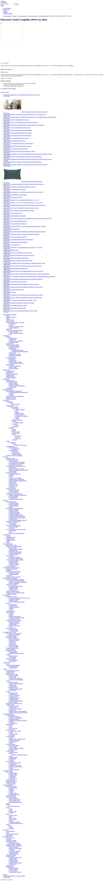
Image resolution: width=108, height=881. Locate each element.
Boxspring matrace (13, 682)
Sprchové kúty (12, 530)
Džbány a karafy (13, 815)
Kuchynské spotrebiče (11, 472)
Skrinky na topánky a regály (13, 591)
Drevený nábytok (13, 869)
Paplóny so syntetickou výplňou (19, 754)
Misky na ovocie (13, 787)
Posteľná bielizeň (19, 413)
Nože (10, 810)
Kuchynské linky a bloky (12, 459)
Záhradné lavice (13, 859)
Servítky (11, 791)
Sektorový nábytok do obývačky (14, 620)
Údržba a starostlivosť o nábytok (17, 602)
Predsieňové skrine (13, 587)
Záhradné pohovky (13, 861)
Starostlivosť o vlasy (11, 397)
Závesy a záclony (10, 761)
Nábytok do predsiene (11, 584)
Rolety (10, 727)
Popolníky (11, 790)
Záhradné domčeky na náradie (13, 844)
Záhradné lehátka (13, 860)
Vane (10, 532)
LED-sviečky (12, 323)
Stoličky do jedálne (13, 554)
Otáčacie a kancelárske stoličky (13, 571)
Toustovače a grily (13, 484)
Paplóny (11, 753)
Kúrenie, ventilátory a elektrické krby (15, 396)
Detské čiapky (15, 451)
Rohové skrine (12, 710)
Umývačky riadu (13, 486)
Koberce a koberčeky (17, 420)
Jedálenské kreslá (13, 550)
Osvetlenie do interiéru (11, 637)
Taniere (11, 820)
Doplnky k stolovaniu (11, 786)
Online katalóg (7, 877)
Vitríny (8, 542)
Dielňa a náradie (10, 375)
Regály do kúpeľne (13, 504)
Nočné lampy (12, 641)
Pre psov (14, 443)
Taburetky (14, 439)
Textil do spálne (10, 750)
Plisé (10, 725)
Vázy (10, 334)
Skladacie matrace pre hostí (15, 689)
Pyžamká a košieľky (17, 454)
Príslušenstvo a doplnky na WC (13, 521)
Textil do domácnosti (22, 16)
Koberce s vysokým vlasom (15, 718)
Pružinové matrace (13, 687)
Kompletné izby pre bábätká (15, 341)
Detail (8, 96)
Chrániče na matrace (20, 409)
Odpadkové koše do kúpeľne (16, 515)
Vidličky (11, 812)
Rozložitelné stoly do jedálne (16, 558)
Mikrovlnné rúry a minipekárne (16, 479)
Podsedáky (11, 849)
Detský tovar (9, 401)
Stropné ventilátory (10, 649)
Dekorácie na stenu (13, 331)
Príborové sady (12, 811)
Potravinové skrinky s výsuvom (16, 468)
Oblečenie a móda (10, 446)
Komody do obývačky (14, 621)
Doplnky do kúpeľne (14, 509)
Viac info (10, 69)
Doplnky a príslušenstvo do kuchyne (17, 495)
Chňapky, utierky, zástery (15, 731)
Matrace (14, 429)
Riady (7, 814)
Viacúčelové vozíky (11, 782)
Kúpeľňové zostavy (14, 503)
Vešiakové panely (13, 588)
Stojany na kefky (19, 422)
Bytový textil (15, 408)
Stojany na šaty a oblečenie (15, 678)
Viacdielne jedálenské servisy (16, 823)
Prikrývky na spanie (20, 414)
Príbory (8, 807)
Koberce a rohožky (10, 715)
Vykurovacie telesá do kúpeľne (16, 533)
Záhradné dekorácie (14, 853)
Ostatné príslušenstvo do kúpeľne (17, 516)
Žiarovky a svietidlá (11, 658)
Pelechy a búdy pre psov (21, 445)
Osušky (11, 737)
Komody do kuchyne (14, 489)
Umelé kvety (9, 329)
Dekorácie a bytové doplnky (10, 314)
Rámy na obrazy (10, 319)
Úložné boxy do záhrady (15, 851)
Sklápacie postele (13, 702)
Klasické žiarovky (13, 656)
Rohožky (11, 721)
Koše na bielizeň (13, 383)
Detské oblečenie (13, 450)
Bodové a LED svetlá (14, 638)
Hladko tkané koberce (14, 716)
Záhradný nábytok (8, 836)
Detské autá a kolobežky (15, 366)
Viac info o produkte (8, 88)
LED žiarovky (12, 657)
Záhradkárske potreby (11, 841)
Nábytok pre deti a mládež (12, 344)
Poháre (8, 805)
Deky (16, 410)
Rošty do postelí (16, 431)
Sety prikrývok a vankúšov (21, 416)
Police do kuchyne (13, 491)
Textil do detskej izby (11, 358)
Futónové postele (13, 696)
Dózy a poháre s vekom (14, 799)
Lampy (17, 425)
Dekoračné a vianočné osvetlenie (14, 633)
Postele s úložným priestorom (16, 700)
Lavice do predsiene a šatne (15, 586)
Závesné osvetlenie (13, 646)
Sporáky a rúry (12, 483)
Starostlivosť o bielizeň (11, 381)
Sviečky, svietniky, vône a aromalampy (15, 322)
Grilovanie (8, 839)
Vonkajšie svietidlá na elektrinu (16, 653)
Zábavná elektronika (11, 399)
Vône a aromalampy (14, 327)
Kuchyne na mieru (10, 458)
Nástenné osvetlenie (14, 640)
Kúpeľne (6, 500)
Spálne (5, 669)
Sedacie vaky (12, 356)
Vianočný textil (12, 667)
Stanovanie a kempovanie (12, 834)
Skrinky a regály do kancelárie (13, 576)
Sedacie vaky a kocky (14, 607)
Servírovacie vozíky (14, 492)
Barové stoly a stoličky (11, 545)
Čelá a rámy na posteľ (14, 695)
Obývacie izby (7, 595)
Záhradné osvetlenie (11, 855)
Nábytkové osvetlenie (14, 599)
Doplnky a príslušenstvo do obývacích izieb (19, 598)
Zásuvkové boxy (13, 778)
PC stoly (17, 437)
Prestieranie (12, 735)
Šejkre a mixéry (13, 482)
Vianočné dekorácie (14, 666)
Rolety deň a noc (13, 728)
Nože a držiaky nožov (14, 801)
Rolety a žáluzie (10, 724)
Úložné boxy (15, 426)
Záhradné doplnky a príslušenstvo (14, 845)
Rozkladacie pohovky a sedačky (16, 617)
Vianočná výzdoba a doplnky (13, 665)
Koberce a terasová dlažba (15, 848)
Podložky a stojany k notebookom (14, 455)
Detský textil (12, 339)
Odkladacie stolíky (10, 540)
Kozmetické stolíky (10, 537)
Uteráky (17, 417)
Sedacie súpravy (16, 433)
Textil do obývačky (33, 16)
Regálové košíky (13, 774)
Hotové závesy (12, 764)
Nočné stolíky (18, 435)
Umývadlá (11, 528)
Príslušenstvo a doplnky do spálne (14, 703)
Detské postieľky (13, 338)
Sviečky (11, 325)
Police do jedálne (13, 562)
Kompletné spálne (10, 671)
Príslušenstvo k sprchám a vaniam (17, 517)
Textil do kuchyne (10, 729)
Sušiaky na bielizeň (13, 384)
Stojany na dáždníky (14, 583)
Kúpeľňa (14, 421)
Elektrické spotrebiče (8, 389)
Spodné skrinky (13, 471)
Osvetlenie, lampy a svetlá (10, 632)
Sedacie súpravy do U (14, 619)
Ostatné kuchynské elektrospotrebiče (17, 480)
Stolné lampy (12, 644)
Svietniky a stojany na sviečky (16, 326)
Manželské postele (13, 699)
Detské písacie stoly (14, 347)
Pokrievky (11, 828)
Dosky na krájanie (13, 798)
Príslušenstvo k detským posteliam (20, 351)
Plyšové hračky (15, 404)
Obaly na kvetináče (10, 317)
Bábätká (8, 337)
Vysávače (11, 393)
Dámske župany (16, 449)
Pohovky (11, 615)
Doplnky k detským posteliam (16, 363)
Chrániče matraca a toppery (12, 670)
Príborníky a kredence (14, 563)
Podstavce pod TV (13, 600)
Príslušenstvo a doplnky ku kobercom (18, 720)
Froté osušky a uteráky (14, 512)
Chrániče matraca (13, 752)
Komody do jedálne (14, 561)
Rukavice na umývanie (14, 740)
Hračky (11, 402)
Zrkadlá (11, 507)
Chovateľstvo (9, 372)
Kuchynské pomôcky (11, 797)
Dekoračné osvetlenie (14, 634)
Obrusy (11, 732)
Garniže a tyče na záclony (15, 762)
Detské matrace (10, 343)
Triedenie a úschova (8, 770)
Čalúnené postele (13, 694)
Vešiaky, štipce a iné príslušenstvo (17, 385)
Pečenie (8, 803)
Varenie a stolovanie (8, 785)
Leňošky (11, 613)
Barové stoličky (7, 8)
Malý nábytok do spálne (12, 674)
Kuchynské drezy (13, 497)
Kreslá (7, 603)
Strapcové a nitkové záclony (15, 766)
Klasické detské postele (17, 350)
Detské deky (12, 359)
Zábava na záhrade (13, 368)
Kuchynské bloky (13, 460)
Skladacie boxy (13, 776)
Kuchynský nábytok (11, 488)
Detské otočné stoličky (14, 346)
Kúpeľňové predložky (14, 513)
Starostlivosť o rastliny (14, 843)
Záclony (11, 768)
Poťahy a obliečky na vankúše (16, 748)
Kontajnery (9, 570)
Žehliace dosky (12, 387)
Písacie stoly (6, 9)
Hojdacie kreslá (13, 604)
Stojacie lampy (12, 642)
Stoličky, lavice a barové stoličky (14, 546)
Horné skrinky (12, 467)
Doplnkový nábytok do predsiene (17, 580)
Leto (7, 663)
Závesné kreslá (12, 864)
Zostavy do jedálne (10, 566)
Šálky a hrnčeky (13, 819)
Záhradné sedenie (10, 856)
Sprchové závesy (13, 518)
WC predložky (12, 524)
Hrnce (10, 826)
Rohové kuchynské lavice (15, 551)
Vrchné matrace (13, 690)
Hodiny (8, 315)
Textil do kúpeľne (10, 736)
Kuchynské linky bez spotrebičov (17, 462)
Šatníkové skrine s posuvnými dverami (18, 712)
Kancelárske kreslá (13, 574)
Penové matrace (13, 686)
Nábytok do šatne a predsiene (10, 578)
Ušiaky (11, 609)
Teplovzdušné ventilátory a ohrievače (18, 520)
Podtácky (11, 789)
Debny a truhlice (13, 773)
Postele (5, 11)
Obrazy (8, 318)
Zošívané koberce (13, 723)
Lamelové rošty (10, 673)
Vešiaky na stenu (13, 590)
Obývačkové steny (10, 611)
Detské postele (12, 348)
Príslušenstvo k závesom (15, 765)
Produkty (14, 16)
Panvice (11, 827)
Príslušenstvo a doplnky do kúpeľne (14, 508)
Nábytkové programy (14, 623)
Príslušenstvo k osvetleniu (12, 648)
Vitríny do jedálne (13, 565)
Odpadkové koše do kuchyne (16, 499)
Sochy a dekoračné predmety (16, 333)
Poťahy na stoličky (13, 733)
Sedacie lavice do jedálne (15, 553)
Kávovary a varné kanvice (15, 478)
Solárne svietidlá (13, 652)
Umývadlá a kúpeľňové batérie (13, 525)
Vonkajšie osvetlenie (11, 650)
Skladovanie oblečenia (11, 781)
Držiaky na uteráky (13, 511)
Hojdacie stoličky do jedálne (16, 549)
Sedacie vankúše (13, 749)
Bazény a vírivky (10, 837)
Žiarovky (8, 654)
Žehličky (11, 395)
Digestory (11, 475)
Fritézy (11, 476)
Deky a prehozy (13, 747)
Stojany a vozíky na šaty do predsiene (18, 582)
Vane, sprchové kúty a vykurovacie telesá (16, 529)
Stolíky (14, 434)
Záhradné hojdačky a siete (15, 857)
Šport (7, 832)
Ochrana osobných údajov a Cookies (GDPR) (14, 876)
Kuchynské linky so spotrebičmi (16, 463)
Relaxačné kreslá (13, 605)
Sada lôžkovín (12, 758)
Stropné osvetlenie (13, 645)
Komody (8, 536)
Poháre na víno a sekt (14, 806)
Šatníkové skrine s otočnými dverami (18, 711)
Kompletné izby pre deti (15, 354)
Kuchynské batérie (13, 496)
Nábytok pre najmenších (15, 355)
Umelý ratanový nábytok (15, 872)
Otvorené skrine (13, 707)
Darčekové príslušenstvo (12, 373)
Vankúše (5, 12)
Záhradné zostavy (10, 866)
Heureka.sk (6, 400)
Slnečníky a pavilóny (11, 840)
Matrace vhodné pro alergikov (16, 683)
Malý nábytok (7, 534)
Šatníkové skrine (10, 704)
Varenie (8, 824)
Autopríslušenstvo (10, 371)
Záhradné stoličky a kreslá (15, 862)
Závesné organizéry (11, 783)
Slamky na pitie (13, 793)
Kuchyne (6, 457)
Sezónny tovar (7, 662)
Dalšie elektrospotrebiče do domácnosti (18, 392)
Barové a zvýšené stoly (14, 557)
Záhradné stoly (9, 865)
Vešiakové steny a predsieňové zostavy (15, 592)
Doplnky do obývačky (11, 596)
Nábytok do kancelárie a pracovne (11, 567)
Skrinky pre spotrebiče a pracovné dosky (18, 470)
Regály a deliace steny (14, 625)
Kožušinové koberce (14, 719)
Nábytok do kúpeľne (11, 501)
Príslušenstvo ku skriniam (15, 708)
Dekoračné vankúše (43, 16)
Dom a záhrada (10, 405)
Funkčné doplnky (10, 831)
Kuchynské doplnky (11, 795)
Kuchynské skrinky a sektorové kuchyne (15, 466)
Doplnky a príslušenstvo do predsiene (15, 579)
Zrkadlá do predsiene (11, 594)
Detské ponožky (16, 453)
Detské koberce (13, 360)
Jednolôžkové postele (14, 698)
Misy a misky (12, 818)
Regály (8, 541)
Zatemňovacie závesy (14, 769)
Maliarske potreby (10, 376)
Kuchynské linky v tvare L (15, 464)
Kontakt (5, 874)
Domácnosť (6, 379)
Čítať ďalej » (71, 65)
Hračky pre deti (13, 367)
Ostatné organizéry (10, 779)
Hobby (8, 441)
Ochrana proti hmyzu (11, 377)
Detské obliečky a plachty (15, 362)
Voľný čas (6, 830)
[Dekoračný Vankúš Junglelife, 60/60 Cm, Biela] (12, 44)
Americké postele (13, 692)
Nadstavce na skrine (14, 706)
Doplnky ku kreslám (14, 573)
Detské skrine (12, 352)
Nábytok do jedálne (8, 544)
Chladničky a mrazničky (15, 474)
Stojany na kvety (10, 321)
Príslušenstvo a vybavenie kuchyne (14, 493)
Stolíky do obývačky (11, 628)
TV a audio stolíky (13, 631)
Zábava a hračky (10, 364)
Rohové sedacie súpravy (15, 616)
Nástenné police (13, 624)
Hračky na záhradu (13, 847)
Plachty (17, 412)
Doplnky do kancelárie (11, 569)
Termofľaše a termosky (14, 822)
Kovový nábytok (13, 870)
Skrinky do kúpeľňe (14, 505)
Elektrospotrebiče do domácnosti (14, 391)
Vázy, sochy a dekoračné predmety (14, 330)
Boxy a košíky (9, 772)
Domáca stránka (7, 16)
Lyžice (10, 808)
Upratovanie (9, 388)
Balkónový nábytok (8, 13)
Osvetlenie (14, 424)
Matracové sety (12, 685)
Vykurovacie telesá (13, 852)
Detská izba (6, 335)
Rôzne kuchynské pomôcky (15, 802)
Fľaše (10, 816)
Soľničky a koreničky (14, 794)
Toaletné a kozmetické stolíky (16, 679)
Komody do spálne (13, 675)
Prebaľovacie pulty (13, 342)
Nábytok (11, 428)
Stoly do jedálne (10, 555)
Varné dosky (12, 487)
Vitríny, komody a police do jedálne (14, 559)
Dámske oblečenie (13, 447)
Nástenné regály (10, 538)
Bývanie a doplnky (13, 406)
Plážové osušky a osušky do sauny (17, 739)
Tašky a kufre (9, 835)
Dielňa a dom (7, 370)
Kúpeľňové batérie (13, 526)
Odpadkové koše (10, 380)
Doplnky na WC (13, 522)
